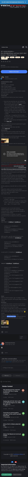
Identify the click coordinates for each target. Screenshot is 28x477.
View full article (4, 326)
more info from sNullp (19, 165)
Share (7, 375)
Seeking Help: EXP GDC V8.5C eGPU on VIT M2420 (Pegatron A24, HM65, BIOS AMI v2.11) (12, 403)
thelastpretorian (10, 343)
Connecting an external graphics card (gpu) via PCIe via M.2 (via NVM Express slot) (12, 414)
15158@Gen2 (19, 252)
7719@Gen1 (11, 222)
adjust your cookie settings (18, 469)
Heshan (6, 394)
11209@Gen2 (16, 263)
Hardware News (14, 67)
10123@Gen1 (9, 263)
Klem (6, 427)
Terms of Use (21, 466)
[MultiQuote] (2, 332)
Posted (11, 78)
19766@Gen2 (18, 237)
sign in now (8, 361)
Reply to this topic (14, 71)
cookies (9, 467)
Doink (3, 65)
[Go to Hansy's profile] (23, 402)
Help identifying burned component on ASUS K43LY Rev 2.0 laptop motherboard (11, 391)
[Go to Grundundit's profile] (23, 413)
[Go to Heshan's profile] (23, 390)
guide (20, 104)
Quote (6, 332)
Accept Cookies (7, 474)
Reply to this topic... (9, 367)
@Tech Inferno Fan (11, 316)
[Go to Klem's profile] (23, 425)
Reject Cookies (17, 474)
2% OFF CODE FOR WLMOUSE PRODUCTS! (13, 2)
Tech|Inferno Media (18, 454)
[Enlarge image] (25, 311)
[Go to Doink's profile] (2, 77)
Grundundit (7, 417)
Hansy (6, 405)
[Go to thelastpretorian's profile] (2, 343)
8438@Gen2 (18, 222)
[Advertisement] (14, 27)
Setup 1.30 (9, 121)
